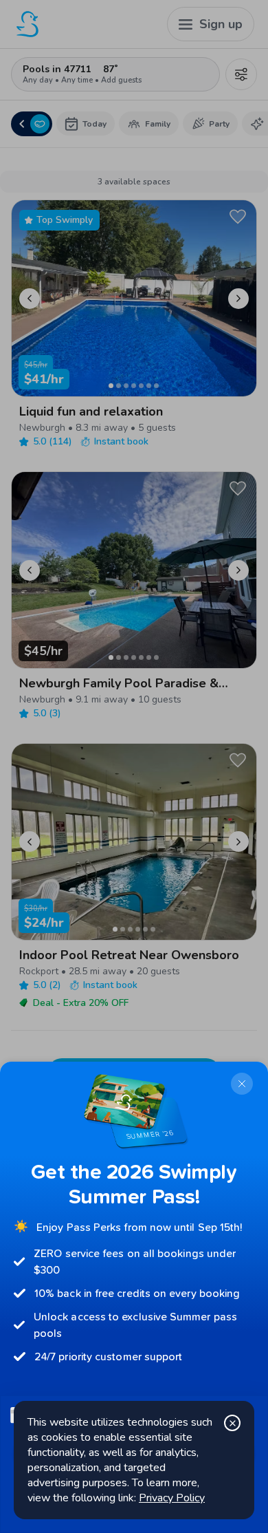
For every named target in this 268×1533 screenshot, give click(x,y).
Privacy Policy (172, 1497)
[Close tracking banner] (232, 1423)
